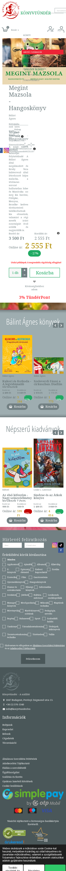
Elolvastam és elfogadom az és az (35, 647)
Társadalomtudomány (33, 626)
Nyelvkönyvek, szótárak (32, 612)
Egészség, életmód (25, 571)
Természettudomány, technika (17, 636)
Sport (37, 618)
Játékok (25, 594)
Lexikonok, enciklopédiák (55, 596)
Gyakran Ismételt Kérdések (17, 781)
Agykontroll (13, 564)
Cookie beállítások (12, 785)
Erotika (55, 569)
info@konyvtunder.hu (17, 708)
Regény (10, 618)
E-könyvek (11, 571)
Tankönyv (12, 626)
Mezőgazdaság (28, 602)
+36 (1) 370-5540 (14, 704)
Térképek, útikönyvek (54, 628)
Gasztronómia (40, 577)
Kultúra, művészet (38, 596)
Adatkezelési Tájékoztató (16, 763)
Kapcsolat (29, 74)
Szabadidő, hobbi (52, 620)
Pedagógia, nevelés (50, 612)
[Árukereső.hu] (14, 833)
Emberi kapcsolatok (41, 571)
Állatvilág (55, 564)
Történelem (38, 634)
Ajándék (28, 40)
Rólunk (6, 733)
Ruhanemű (24, 618)
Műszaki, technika (44, 604)
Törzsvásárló (31, 80)
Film (23, 577)
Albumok (41, 564)
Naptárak (58, 602)
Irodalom (11, 594)
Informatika (45, 587)
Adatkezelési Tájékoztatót (22, 648)
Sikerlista (29, 63)
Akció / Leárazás (32, 52)
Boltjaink (7, 724)
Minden (11, 559)
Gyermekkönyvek (16, 582)
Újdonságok (30, 46)
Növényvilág (13, 610)
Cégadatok (8, 738)
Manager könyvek (11, 604)
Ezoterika (12, 577)
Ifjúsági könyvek (30, 588)
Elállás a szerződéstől (14, 767)
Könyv (27, 35)
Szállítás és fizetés (34, 68)
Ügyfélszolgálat (10, 772)
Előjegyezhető (32, 57)
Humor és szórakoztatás (14, 588)
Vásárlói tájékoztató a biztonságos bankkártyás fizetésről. (33, 822)
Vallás (51, 634)
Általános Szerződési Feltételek (19, 758)
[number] (15, 272)
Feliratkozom (33, 658)
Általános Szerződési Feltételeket (49, 645)
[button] (11, 28)
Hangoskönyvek (38, 582)
